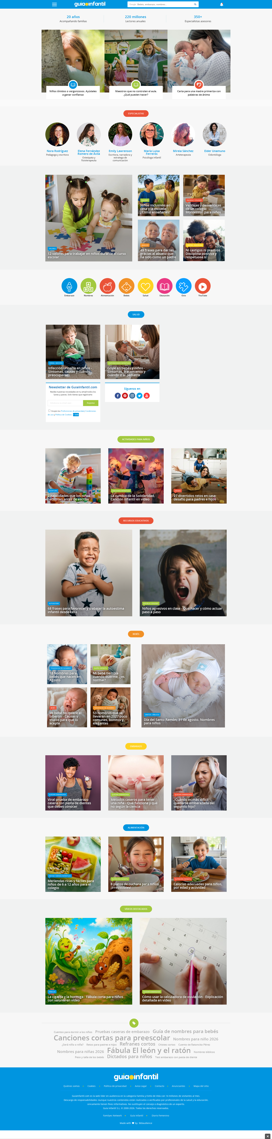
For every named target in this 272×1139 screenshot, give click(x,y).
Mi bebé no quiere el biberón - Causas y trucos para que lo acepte (65, 718)
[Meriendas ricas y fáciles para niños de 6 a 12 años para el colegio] (73, 891)
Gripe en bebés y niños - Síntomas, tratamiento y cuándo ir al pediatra (126, 371)
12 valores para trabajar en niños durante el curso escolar (87, 255)
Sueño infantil (100, 668)
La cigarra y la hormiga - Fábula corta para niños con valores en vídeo (85, 998)
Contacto (159, 1086)
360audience (145, 1123)
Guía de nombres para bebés (185, 1031)
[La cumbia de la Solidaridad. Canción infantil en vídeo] (136, 502)
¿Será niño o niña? (72, 1044)
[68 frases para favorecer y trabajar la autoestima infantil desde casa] (88, 615)
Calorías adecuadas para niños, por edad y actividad (198, 886)
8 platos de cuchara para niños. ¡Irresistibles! (135, 886)
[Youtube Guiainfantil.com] (146, 396)
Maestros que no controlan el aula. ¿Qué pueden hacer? (136, 92)
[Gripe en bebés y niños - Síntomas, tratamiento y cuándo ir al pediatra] (132, 378)
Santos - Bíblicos (152, 714)
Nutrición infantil (120, 879)
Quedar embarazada (57, 794)
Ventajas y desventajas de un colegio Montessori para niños (203, 208)
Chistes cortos (166, 1044)
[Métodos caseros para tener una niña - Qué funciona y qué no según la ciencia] (136, 809)
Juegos (178, 491)
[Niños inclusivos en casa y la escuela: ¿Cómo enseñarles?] (158, 215)
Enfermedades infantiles (119, 363)
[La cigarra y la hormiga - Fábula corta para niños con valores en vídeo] (88, 1003)
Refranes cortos (137, 1044)
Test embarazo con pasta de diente (176, 1057)
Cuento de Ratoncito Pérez (194, 1044)
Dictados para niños (129, 1056)
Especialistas (136, 113)
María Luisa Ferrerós (152, 152)
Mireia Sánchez (183, 151)
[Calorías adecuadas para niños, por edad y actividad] (199, 891)
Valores (52, 248)
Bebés (53, 708)
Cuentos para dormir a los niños (73, 1032)
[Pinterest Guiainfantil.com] (125, 396)
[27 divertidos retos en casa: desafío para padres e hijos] (199, 502)
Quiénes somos (71, 1086)
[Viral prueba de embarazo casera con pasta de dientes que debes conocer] (73, 809)
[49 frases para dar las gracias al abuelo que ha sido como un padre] (158, 260)
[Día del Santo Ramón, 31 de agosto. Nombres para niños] (183, 726)
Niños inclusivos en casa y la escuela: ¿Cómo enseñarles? (155, 208)
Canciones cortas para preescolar (112, 1037)
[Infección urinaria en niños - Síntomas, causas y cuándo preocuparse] (73, 378)
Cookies (92, 1086)
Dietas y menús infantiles (60, 876)
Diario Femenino (160, 1115)
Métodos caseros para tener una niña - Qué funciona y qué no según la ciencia (134, 803)
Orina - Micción (55, 363)
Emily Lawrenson (120, 151)
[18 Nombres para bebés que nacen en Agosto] (67, 683)
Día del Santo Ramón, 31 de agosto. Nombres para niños (179, 721)
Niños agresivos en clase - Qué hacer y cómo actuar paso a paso (182, 610)
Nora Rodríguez (57, 151)
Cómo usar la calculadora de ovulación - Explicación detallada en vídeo (182, 998)
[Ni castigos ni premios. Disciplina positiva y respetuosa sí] (204, 260)
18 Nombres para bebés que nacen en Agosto (65, 676)
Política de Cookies (63, 414)
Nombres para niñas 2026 (80, 1051)
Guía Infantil (136, 1115)
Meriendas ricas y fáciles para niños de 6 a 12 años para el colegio (71, 884)
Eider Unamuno (214, 151)
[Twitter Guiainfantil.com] (139, 396)
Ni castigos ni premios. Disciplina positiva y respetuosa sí (203, 253)
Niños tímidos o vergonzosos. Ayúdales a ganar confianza (73, 92)
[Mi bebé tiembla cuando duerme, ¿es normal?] (110, 683)
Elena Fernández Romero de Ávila (89, 152)
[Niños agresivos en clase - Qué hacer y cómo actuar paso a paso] (183, 615)
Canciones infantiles (121, 491)
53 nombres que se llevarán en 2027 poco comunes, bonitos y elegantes (110, 718)
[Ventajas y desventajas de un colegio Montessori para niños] (204, 215)
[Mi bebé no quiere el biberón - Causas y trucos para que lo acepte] (67, 726)
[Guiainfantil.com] (89, 6)
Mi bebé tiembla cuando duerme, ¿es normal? (109, 676)
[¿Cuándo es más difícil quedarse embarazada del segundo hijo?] (199, 809)
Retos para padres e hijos (101, 1044)
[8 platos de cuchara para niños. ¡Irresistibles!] (136, 891)
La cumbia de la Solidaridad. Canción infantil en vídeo (133, 497)
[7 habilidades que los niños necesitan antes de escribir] (73, 502)
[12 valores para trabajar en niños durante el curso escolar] (88, 260)
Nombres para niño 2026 (195, 1038)
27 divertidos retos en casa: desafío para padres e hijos (195, 497)
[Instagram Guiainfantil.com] (132, 396)
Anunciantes (178, 1086)
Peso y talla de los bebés (89, 1057)
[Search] (195, 4)
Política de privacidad (115, 1086)
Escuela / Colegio (194, 200)
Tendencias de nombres (61, 668)
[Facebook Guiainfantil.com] (117, 396)
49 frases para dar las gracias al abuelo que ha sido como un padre (158, 253)
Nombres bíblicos (204, 1052)
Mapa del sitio (201, 1086)
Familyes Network (112, 1115)
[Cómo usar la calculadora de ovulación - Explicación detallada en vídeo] (183, 1003)
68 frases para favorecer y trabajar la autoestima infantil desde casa (86, 610)
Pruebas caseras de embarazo (122, 1031)
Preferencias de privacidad (72, 411)
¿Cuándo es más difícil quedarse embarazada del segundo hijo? (194, 803)
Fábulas (52, 992)
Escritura (53, 491)
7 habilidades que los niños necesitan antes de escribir (69, 497)
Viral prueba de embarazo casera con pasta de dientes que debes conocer (69, 803)
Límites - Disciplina (194, 245)
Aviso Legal (141, 1086)
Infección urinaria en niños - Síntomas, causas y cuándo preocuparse (70, 371)
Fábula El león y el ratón (149, 1050)
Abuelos (145, 245)
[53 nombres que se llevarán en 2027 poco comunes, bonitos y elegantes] (110, 726)
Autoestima (54, 603)
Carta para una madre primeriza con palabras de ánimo (199, 92)
